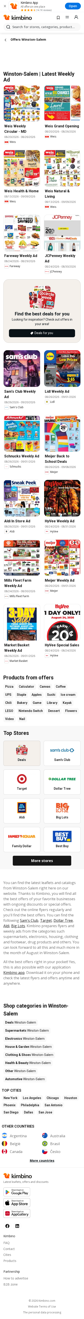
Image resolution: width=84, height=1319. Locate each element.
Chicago (53, 1098)
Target (46, 920)
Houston (70, 1098)
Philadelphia (30, 1105)
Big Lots (18, 925)
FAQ (6, 1243)
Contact (9, 1249)
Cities (7, 1254)
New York (10, 1098)
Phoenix (9, 1105)
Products (9, 1261)
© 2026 (42, 1301)
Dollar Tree (63, 920)
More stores (42, 860)
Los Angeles (32, 1098)
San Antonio (53, 1105)
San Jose (45, 1112)
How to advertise (15, 1278)
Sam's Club (29, 920)
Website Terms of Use (42, 1306)
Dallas (28, 1112)
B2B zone (10, 1284)
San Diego (11, 1112)
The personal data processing (42, 1312)
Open (73, 6)
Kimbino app (14, 972)
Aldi (6, 925)
